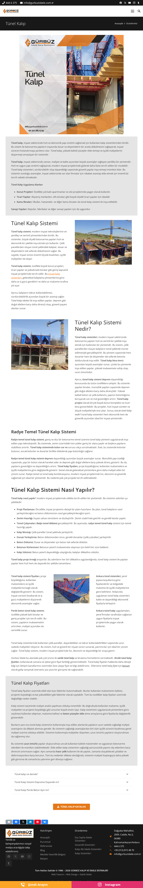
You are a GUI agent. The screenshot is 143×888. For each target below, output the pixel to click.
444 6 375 (119, 846)
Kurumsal (45, 841)
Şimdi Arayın (38, 884)
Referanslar (46, 846)
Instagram (113, 884)
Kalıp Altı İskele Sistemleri (88, 849)
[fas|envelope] (111, 854)
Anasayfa (45, 837)
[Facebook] (120, 3)
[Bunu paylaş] (16, 822)
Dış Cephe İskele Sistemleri (83, 839)
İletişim (44, 858)
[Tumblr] (138, 3)
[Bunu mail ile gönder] (9, 822)
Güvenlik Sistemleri (85, 844)
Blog (42, 850)
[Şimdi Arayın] (24, 884)
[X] (125, 3)
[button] (132, 11)
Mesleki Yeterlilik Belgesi (52, 854)
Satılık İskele (86, 874)
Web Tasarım (57, 874)
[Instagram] (134, 3)
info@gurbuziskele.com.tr (127, 854)
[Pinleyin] (37, 822)
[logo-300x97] (11, 11)
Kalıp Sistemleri (83, 853)
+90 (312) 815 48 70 (124, 850)
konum (126, 665)
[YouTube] (129, 3)
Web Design (72, 874)
